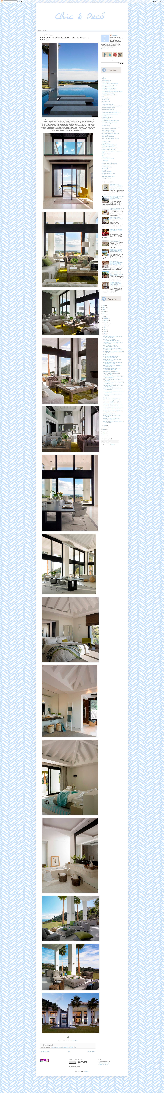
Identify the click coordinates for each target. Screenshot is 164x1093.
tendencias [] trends (106, 171)
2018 (103, 311)
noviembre (106, 320)
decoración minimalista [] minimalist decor (111, 112)
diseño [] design (55, 1047)
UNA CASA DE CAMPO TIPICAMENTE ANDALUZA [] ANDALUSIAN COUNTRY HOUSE (116, 219)
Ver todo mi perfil (104, 48)
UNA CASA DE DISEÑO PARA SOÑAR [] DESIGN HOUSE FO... (112, 402)
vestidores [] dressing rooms (108, 176)
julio (105, 327)
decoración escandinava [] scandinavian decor (112, 110)
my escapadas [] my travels (108, 158)
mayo (105, 331)
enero (105, 426)
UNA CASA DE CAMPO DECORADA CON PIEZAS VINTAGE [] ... (112, 399)
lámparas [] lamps (106, 157)
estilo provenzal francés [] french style (110, 133)
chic (103, 96)
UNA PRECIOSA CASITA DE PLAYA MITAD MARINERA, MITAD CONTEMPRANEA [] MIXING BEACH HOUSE (116, 251)
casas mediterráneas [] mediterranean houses (112, 91)
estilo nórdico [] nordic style (108, 131)
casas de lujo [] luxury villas (108, 86)
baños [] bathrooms (106, 80)
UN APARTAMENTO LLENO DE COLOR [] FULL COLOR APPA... (112, 337)
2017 (103, 313)
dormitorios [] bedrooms (107, 117)
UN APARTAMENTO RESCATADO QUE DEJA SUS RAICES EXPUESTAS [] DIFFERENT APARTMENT (116, 263)
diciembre (106, 318)
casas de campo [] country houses (109, 85)
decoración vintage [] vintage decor (110, 114)
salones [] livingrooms (107, 166)
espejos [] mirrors (106, 125)
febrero (105, 425)
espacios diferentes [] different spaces (110, 120)
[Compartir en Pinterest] (52, 1045)
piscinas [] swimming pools (108, 161)
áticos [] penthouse (106, 178)
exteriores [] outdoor (106, 141)
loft (103, 155)
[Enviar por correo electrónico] (44, 1045)
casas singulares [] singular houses (110, 94)
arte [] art (104, 78)
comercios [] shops (106, 101)
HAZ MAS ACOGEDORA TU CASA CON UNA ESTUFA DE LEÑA (116, 230)
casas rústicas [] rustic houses (108, 93)
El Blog (44, 30)
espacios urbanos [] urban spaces (109, 123)
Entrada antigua (91, 1051)
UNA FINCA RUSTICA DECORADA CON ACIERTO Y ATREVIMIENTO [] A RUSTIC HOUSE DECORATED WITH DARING (116, 187)
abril (105, 333)
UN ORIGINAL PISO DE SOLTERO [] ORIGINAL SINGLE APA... (111, 419)
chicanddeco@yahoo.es (104, 1061)
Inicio (39, 30)
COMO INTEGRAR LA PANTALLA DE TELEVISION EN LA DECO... (111, 357)
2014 (103, 429)
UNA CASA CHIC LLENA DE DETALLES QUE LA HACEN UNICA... (113, 377)
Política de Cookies (103, 1064)
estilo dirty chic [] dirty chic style (109, 128)
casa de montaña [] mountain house (110, 83)
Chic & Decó (114, 35)
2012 (103, 433)
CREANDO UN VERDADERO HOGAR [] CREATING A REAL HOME (112, 369)
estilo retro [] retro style (107, 135)
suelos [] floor (105, 170)
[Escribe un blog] (46, 1045)
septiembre (106, 323)
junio (105, 329)
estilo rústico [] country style (108, 136)
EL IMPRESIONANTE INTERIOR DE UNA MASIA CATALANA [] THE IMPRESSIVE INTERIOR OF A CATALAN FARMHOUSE (116, 285)
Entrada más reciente (45, 1051)
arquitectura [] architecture (108, 77)
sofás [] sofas (105, 168)
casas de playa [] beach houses (109, 88)
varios (103, 174)
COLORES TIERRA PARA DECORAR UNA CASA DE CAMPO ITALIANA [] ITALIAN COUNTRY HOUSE (116, 273)
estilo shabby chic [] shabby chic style (110, 138)
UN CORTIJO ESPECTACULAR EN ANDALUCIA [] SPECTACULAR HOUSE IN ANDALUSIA (117, 198)
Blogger (86, 1071)
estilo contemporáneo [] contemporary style (67, 1047)
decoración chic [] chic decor (108, 107)
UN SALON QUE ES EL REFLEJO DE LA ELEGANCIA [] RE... (112, 360)
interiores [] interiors (106, 153)
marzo (105, 335)
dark (103, 102)
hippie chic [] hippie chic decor (108, 146)
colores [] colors (105, 99)
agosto (105, 325)
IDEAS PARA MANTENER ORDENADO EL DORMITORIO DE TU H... (112, 363)
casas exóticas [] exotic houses (109, 89)
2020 (103, 307)
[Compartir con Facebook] (50, 1045)
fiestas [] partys (105, 143)
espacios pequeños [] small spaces (110, 122)
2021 (103, 305)
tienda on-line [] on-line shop (108, 173)
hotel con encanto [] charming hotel (110, 147)
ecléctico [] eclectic (106, 118)
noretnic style (105, 160)
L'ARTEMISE (106, 397)
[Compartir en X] (48, 1045)
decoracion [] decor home (107, 104)
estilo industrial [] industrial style (109, 130)
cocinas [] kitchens (106, 97)
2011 (103, 434)
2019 (103, 309)
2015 (103, 316)
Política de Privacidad (104, 1063)
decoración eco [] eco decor (108, 109)
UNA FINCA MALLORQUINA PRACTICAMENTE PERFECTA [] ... (111, 340)
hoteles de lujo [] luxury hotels (108, 149)
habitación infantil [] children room (109, 144)
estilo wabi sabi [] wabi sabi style (109, 139)
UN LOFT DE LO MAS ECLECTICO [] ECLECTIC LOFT (111, 374)
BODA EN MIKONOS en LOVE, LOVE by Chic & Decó (117, 209)
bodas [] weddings (106, 81)
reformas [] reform (106, 165)
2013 (103, 431)
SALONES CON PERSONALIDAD (110, 371)
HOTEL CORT (106, 354)
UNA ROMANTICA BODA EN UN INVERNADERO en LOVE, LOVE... (111, 346)
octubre (105, 322)
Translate (112, 444)
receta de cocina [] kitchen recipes (109, 163)
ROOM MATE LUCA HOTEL (109, 413)
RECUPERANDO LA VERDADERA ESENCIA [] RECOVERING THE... (113, 352)
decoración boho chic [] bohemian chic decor (112, 106)
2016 (103, 314)
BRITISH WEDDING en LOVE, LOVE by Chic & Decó (116, 241)
